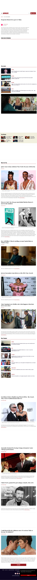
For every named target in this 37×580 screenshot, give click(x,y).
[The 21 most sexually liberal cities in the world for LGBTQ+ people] (6, 368)
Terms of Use (29, 571)
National (12, 82)
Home (2, 16)
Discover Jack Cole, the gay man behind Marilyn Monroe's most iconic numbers (17, 202)
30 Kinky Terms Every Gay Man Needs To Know (20, 140)
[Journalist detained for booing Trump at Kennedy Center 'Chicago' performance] (18, 462)
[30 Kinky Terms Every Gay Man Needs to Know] (15, 140)
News (12, 348)
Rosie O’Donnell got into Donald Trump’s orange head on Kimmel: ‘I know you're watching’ (23, 72)
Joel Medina (3, 244)
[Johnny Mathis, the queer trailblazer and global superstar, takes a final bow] (15, 137)
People (12, 361)
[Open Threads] (19, 573)
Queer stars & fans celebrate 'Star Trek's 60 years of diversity (18, 167)
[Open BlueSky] (17, 573)
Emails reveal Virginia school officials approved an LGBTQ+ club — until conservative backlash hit (23, 91)
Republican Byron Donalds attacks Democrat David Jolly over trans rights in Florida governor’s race (22, 357)
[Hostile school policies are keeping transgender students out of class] (6, 375)
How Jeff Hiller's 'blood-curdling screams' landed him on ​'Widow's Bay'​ (17, 242)
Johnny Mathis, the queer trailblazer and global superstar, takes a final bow (21, 138)
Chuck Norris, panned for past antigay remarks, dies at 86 (17, 483)
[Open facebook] (15, 573)
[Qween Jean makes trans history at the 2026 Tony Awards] (18, 286)
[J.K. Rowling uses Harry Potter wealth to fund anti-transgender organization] (3, 137)
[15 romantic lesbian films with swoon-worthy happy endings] (27, 137)
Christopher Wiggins (4, 400)
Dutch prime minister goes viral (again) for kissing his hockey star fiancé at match (23, 363)
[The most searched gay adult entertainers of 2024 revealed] (3, 140)
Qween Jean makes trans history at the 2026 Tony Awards (17, 273)
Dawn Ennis (3, 168)
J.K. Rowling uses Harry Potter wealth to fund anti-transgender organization (9, 138)
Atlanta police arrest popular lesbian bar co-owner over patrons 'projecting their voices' (22, 350)
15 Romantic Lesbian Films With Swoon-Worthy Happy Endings (32, 138)
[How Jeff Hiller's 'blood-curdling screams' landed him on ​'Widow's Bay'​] (18, 255)
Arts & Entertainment (7, 16)
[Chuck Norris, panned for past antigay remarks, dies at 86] (18, 495)
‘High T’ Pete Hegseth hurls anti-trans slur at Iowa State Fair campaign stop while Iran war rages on (23, 84)
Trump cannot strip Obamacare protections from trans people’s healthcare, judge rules (22, 78)
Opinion (12, 69)
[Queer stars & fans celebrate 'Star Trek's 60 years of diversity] (18, 179)
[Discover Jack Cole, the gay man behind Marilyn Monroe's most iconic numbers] (18, 216)
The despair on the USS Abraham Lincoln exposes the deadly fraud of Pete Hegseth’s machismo (23, 344)
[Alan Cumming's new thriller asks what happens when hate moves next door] (18, 318)
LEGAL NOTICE (18, 571)
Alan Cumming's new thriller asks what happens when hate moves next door (17, 305)
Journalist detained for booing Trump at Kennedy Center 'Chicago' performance (17, 448)
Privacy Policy (23, 571)
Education (12, 374)
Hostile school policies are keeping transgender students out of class (23, 375)
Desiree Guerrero (4, 205)
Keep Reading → (22, 197)
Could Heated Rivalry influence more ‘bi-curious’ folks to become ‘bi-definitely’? (17, 531)
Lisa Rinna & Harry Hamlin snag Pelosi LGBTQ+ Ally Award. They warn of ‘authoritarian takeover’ (17, 397)
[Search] (29, 13)
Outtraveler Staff (6, 24)
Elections (12, 354)
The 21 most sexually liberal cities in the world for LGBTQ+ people (22, 369)
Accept (28, 575)
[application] (19, 104)
